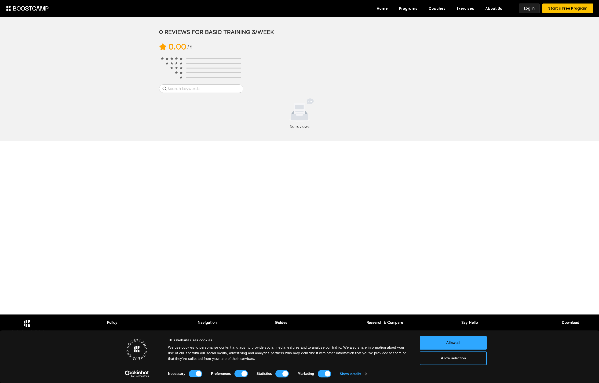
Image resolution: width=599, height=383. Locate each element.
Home (382, 8)
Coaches (437, 8)
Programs (408, 8)
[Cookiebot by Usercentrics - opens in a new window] (137, 373)
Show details (350, 374)
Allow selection (453, 358)
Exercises (465, 8)
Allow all (453, 343)
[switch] (241, 373)
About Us (493, 8)
